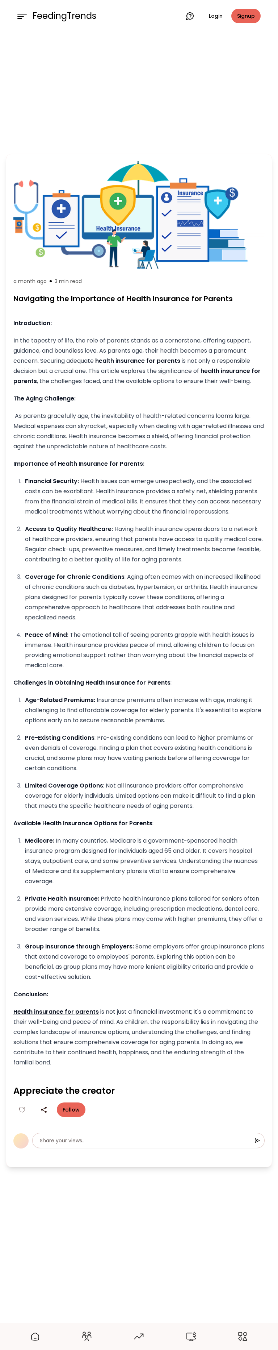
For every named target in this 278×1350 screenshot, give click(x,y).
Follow (71, 1109)
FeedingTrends (64, 16)
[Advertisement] (139, 91)
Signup (246, 16)
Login (216, 16)
